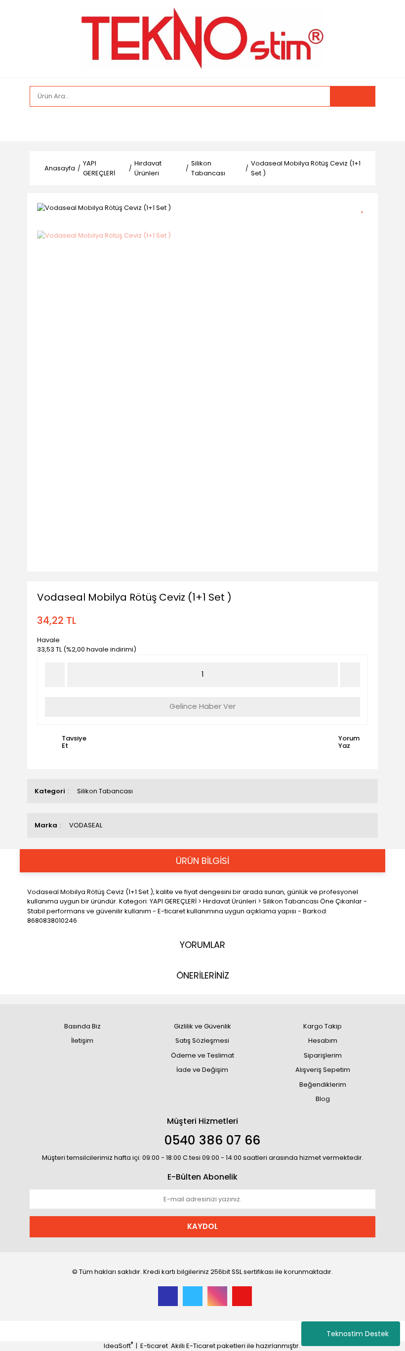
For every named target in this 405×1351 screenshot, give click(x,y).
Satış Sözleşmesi (202, 1040)
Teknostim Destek (357, 1334)
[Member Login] (39, 124)
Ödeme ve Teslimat (202, 1055)
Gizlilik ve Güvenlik (202, 1026)
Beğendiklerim (322, 1084)
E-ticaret (154, 1346)
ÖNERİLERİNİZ (202, 975)
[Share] (365, 224)
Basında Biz (82, 1026)
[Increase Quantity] (350, 674)
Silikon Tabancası (105, 791)
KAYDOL (202, 1226)
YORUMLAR (202, 945)
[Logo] (202, 37)
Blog (323, 1099)
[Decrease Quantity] (55, 674)
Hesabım (322, 1040)
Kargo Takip (322, 1026)
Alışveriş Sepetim (322, 1069)
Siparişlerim (323, 1055)
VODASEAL (85, 825)
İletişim (82, 1040)
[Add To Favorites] (365, 207)
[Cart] (360, 124)
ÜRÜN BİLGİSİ (202, 861)
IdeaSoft (118, 1346)
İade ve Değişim (202, 1069)
